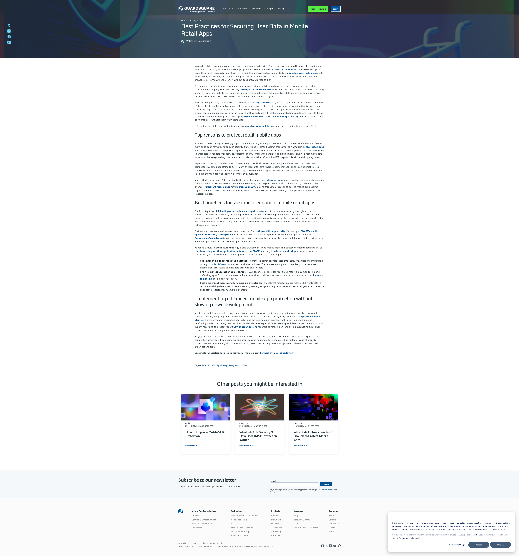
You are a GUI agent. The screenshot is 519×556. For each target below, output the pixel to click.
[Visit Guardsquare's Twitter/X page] (326, 545)
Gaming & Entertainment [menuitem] (204, 519)
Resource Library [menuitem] (301, 519)
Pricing (281, 8)
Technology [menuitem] (236, 511)
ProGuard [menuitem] (275, 535)
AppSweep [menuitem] (276, 531)
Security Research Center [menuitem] (305, 527)
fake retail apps (274, 179)
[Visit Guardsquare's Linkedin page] (330, 545)
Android (206, 365)
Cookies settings (457, 545)
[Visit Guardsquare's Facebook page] (322, 545)
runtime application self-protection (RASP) (236, 251)
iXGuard (245, 365)
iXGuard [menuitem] (275, 523)
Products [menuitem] (275, 511)
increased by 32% (245, 186)
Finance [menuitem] (195, 515)
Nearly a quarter (261, 102)
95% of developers (253, 116)
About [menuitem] (332, 515)
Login (335, 8)
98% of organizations (245, 326)
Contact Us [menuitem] (334, 523)
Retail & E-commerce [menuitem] (202, 523)
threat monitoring (285, 251)
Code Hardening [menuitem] (239, 519)
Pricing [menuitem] (274, 515)
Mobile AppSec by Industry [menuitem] (205, 511)
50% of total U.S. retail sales (281, 69)
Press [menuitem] (331, 531)
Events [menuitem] (332, 527)
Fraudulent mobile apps (217, 186)
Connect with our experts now (277, 352)
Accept (479, 545)
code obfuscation (221, 264)
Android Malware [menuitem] (239, 535)
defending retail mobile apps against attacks (242, 211)
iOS (213, 365)
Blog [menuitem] (295, 515)
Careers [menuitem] (332, 519)
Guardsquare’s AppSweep (209, 238)
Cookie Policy (209, 543)
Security (220, 543)
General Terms (328, 490)
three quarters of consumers (255, 89)
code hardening (203, 251)
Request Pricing (318, 8)
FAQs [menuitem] (295, 523)
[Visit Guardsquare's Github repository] (339, 545)
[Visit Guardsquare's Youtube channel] (334, 545)
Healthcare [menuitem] (197, 527)
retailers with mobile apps (303, 72)
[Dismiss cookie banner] (510, 518)
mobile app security (287, 116)
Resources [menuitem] (298, 511)
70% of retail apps (314, 146)
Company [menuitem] (333, 511)
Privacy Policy (274, 492)
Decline (500, 545)
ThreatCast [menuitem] (276, 527)
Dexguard (234, 365)
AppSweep (222, 365)
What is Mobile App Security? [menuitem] (245, 515)
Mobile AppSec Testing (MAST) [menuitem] (245, 527)
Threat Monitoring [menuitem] (240, 531)
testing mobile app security (270, 231)
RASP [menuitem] (233, 523)
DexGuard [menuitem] (276, 519)
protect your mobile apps (261, 126)
